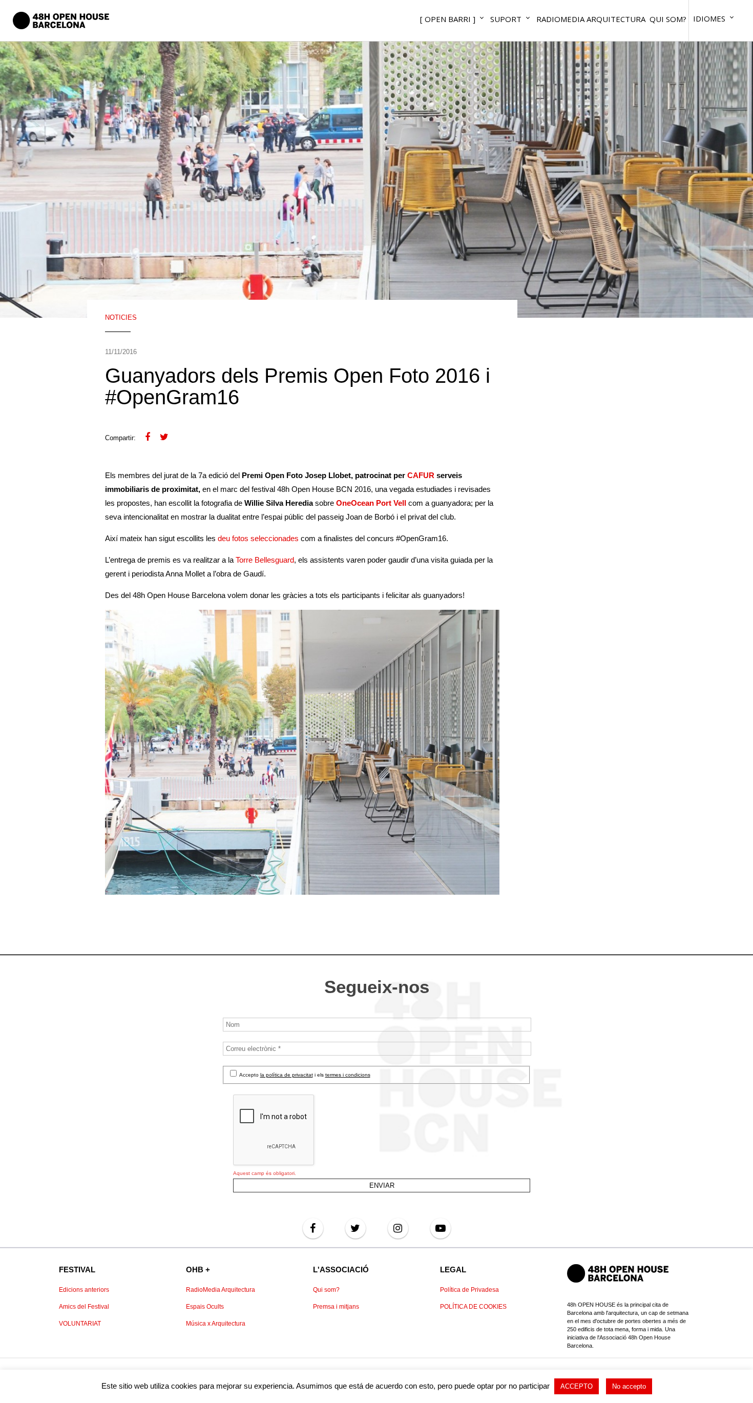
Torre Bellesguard (265, 559)
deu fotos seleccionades (258, 538)
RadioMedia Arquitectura (220, 1289)
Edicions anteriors (84, 1289)
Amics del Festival (84, 1306)
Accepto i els (304, 1075)
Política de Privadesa (469, 1289)
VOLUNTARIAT (80, 1323)
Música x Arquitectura (215, 1323)
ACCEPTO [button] (576, 1386)
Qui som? (326, 1289)
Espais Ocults (205, 1306)
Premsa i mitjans (336, 1306)
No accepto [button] (629, 1386)
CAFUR (420, 475)
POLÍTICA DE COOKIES (473, 1306)
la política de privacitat (286, 1075)
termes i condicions (347, 1075)
